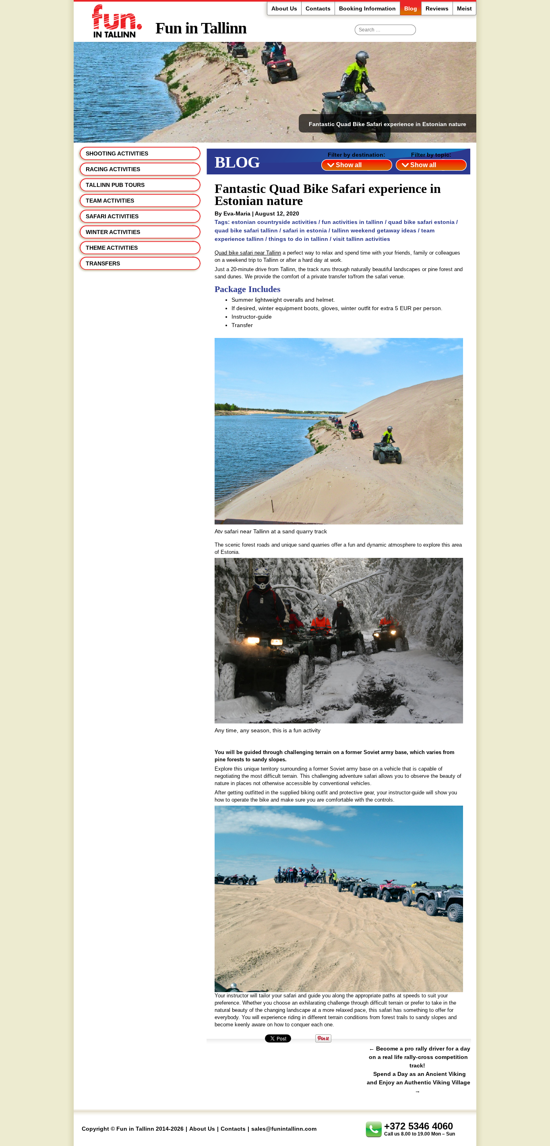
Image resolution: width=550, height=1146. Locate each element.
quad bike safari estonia (421, 222)
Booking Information (367, 8)
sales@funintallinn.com (283, 1128)
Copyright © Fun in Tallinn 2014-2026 (133, 1128)
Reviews (437, 8)
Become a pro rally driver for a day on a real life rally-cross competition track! (419, 1057)
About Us (284, 8)
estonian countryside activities (274, 222)
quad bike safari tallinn (246, 230)
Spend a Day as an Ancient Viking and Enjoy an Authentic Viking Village (418, 1082)
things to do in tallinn (298, 239)
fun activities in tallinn (352, 222)
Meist (464, 8)
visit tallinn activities (361, 239)
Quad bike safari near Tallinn (248, 253)
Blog (410, 8)
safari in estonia (305, 230)
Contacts (318, 8)
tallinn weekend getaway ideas (374, 230)
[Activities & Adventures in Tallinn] (114, 21)
